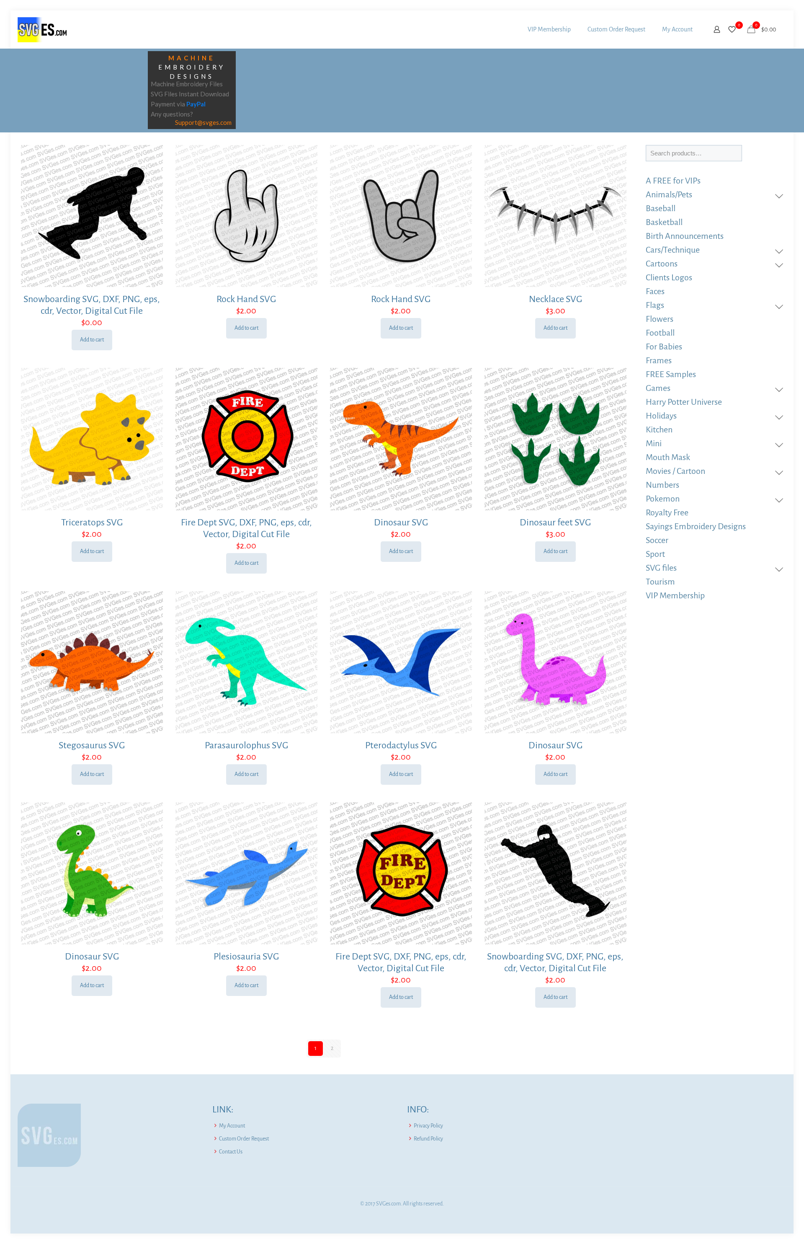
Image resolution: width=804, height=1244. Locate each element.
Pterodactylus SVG (401, 745)
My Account (232, 1126)
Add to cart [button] (92, 340)
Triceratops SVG (92, 522)
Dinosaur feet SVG (555, 522)
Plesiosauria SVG (246, 957)
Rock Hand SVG (246, 299)
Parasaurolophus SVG (246, 745)
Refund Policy (428, 1139)
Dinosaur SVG (401, 522)
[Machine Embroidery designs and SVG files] (42, 29)
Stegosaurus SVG (92, 745)
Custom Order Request (244, 1139)
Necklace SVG (555, 299)
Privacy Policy (428, 1126)
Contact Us (230, 1152)
